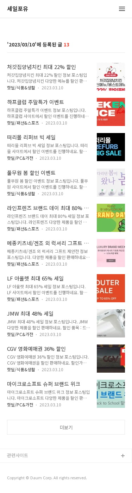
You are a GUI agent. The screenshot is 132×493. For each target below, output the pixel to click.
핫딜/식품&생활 (21, 87)
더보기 (66, 427)
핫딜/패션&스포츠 (23, 123)
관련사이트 (17, 455)
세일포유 (17, 9)
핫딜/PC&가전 (20, 158)
